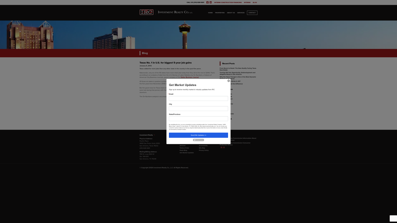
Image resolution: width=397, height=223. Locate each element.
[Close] (228, 81)
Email (171, 94)
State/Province (174, 114)
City (170, 104)
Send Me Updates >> (198, 135)
